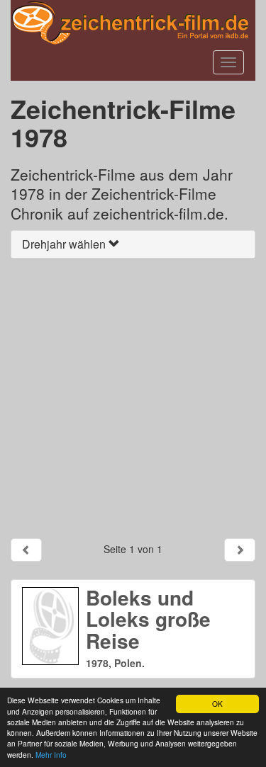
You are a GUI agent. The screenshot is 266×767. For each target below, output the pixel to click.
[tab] (133, 244)
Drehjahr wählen (65, 244)
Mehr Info (51, 754)
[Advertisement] (133, 398)
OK (217, 703)
